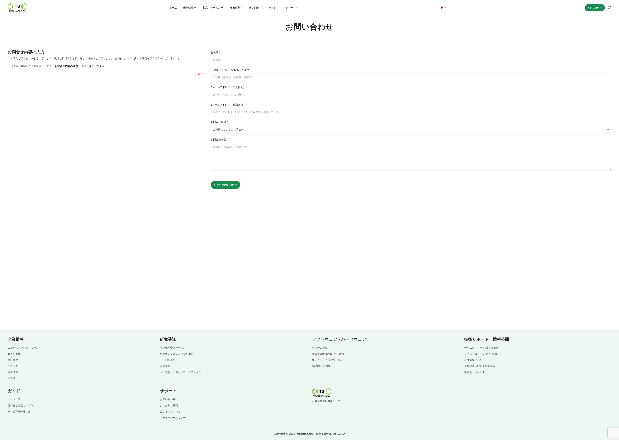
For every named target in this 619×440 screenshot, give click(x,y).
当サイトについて (170, 411)
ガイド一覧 (14, 399)
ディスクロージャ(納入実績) (480, 353)
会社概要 (13, 360)
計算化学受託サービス (173, 347)
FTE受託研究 (167, 360)
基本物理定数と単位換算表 (479, 366)
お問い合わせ (595, 7)
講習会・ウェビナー (475, 372)
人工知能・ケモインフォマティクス (180, 372)
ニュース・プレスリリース (23, 347)
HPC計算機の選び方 (19, 411)
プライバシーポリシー (173, 417)
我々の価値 (14, 353)
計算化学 (165, 366)
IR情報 (11, 378)
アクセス (13, 366)
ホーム (173, 8)
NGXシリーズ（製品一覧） (327, 360)
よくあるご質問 (169, 405)
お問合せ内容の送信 (225, 185)
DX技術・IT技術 (321, 366)
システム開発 (320, 347)
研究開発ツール (473, 360)
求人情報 (13, 372)
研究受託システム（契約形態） (178, 353)
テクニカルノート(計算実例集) (481, 347)
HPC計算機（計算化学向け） (328, 353)
